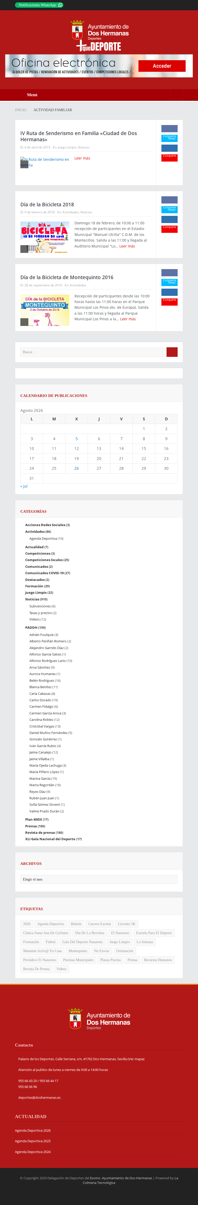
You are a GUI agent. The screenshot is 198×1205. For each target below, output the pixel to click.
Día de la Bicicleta (89, 933)
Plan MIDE (33, 819)
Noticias (83, 147)
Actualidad (34, 547)
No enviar (101, 951)
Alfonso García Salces (45, 654)
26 (76, 468)
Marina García (40, 778)
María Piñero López (44, 771)
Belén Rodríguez (41, 680)
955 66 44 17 (49, 1080)
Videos (34, 619)
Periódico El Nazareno (39, 960)
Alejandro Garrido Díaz (46, 647)
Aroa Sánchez (39, 667)
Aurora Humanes (42, 673)
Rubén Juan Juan (41, 798)
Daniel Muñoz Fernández (48, 732)
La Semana (145, 942)
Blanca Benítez (40, 687)
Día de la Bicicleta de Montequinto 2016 (66, 277)
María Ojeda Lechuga (45, 765)
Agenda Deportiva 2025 (33, 1141)
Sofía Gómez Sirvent (44, 804)
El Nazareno (120, 933)
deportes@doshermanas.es (39, 1097)
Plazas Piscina (110, 960)
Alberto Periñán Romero (48, 641)
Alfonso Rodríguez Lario (47, 660)
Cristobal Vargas (41, 726)
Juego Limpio (67, 147)
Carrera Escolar (99, 924)
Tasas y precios (40, 612)
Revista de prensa (40, 832)
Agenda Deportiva (43, 538)
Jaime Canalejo (40, 752)
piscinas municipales (78, 960)
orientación (124, 951)
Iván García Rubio (42, 745)
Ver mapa (136, 1059)
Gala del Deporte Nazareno (82, 942)
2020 (26, 924)
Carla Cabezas (40, 693)
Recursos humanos (158, 960)
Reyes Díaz (37, 791)
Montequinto (78, 951)
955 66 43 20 (27, 1080)
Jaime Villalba (39, 759)
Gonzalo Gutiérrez (43, 739)
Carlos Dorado (40, 700)
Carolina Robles (41, 719)
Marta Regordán (41, 785)
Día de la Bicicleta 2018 (47, 204)
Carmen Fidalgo (41, 706)
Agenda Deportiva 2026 (33, 1130)
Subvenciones (40, 606)
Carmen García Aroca (45, 713)
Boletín (76, 924)
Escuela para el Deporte (154, 933)
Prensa (31, 826)
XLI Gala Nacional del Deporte (50, 839)
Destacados (35, 579)
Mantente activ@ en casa (42, 951)
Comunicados (36, 566)
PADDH (31, 627)
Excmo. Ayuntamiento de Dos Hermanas (121, 1178)
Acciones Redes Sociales (45, 524)
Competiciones (37, 553)
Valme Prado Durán (44, 811)
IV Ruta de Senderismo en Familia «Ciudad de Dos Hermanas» (78, 136)
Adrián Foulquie (41, 634)
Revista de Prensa (36, 969)
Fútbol (50, 942)
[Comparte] (169, 128)
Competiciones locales (44, 559)
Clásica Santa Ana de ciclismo (45, 933)
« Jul (24, 486)
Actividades (70, 212)
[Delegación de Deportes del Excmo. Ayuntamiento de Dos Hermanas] (99, 1018)
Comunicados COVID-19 (44, 573)
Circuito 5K (126, 924)
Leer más (83, 158)
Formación (34, 586)
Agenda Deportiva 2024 (33, 1151)
